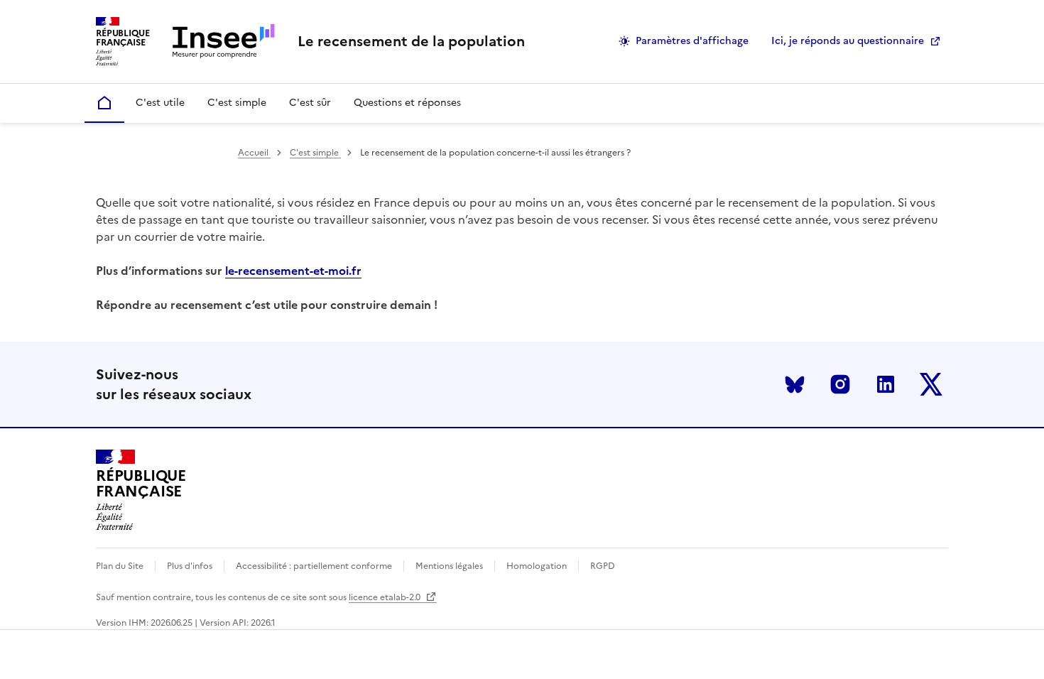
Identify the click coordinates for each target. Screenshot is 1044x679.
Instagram (840, 384)
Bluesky (795, 384)
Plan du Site (119, 566)
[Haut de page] (1009, 647)
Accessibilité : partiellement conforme (314, 566)
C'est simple (315, 152)
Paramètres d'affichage (692, 40)
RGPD (602, 566)
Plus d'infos (189, 566)
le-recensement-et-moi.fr (293, 270)
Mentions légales (449, 566)
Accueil (254, 152)
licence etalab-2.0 (386, 597)
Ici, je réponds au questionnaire (847, 40)
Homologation (536, 566)
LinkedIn (886, 384)
